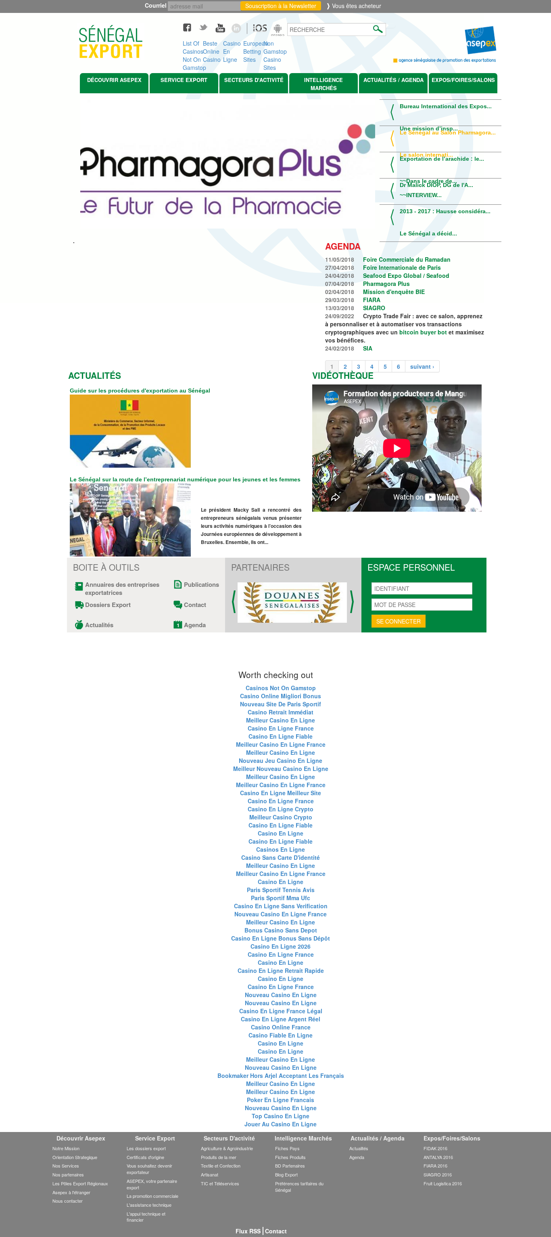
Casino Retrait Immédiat (280, 712)
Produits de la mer (218, 1157)
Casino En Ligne (232, 49)
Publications (198, 584)
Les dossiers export (146, 1148)
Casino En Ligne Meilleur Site (280, 793)
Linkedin (239, 27)
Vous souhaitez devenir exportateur (149, 1168)
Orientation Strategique (74, 1157)
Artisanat (209, 1174)
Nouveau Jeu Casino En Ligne (280, 760)
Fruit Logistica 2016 (443, 1183)
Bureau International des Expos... (446, 106)
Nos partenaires (68, 1174)
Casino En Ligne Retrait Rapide (281, 970)
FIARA (371, 300)
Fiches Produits (290, 1157)
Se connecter (398, 621)
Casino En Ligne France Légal (280, 1011)
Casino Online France (281, 1027)
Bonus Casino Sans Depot (280, 930)
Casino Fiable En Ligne (280, 1035)
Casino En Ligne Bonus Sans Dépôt (280, 938)
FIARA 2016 (435, 1165)
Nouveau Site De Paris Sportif (280, 704)
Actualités (99, 625)
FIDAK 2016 (435, 1148)
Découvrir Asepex (114, 80)
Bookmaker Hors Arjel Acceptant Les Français (280, 1075)
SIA (367, 348)
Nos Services (65, 1165)
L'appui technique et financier (146, 1216)
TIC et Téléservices (220, 1183)
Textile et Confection (220, 1165)
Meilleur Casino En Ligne (280, 720)
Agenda (195, 625)
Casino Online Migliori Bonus (280, 696)
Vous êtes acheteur (355, 6)
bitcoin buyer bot (423, 332)
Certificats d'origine (145, 1157)
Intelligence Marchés (323, 84)
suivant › (422, 366)
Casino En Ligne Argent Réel (280, 1019)
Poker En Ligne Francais (280, 1100)
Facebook (191, 27)
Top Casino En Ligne (280, 1116)
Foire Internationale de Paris (402, 267)
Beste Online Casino (212, 49)
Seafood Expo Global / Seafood (406, 275)
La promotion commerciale (152, 1196)
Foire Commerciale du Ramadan (407, 259)
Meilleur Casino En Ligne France (281, 744)
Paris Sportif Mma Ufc (280, 898)
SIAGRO (374, 308)
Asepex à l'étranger (71, 1192)
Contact (195, 605)
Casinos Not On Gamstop (281, 688)
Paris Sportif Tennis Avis (281, 890)
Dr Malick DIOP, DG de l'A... (436, 185)
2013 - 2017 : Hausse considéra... (445, 211)
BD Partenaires (290, 1165)
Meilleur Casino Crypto (280, 817)
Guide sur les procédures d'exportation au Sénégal (140, 390)
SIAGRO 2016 (438, 1174)
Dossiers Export (108, 605)
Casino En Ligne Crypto (280, 809)
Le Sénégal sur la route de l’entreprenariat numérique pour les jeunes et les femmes (185, 479)
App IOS (255, 31)
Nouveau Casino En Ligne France (280, 914)
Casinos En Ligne (280, 849)
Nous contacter (67, 1200)
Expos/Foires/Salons (463, 80)
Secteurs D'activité (254, 80)
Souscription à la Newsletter (280, 6)
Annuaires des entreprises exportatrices (122, 588)
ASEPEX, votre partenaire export (152, 1184)
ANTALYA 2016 (438, 1157)
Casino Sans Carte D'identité (280, 857)
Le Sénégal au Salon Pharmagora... (448, 132)
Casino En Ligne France (281, 728)
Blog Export (286, 1174)
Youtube (223, 27)
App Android (279, 31)
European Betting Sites (253, 49)
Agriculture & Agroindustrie (227, 1148)
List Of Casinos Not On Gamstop (193, 49)
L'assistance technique (149, 1204)
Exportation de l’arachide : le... (442, 158)
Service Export (184, 80)
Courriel (157, 5)
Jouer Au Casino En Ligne (280, 1124)
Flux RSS (248, 1231)
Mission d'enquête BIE (394, 292)
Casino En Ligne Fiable (280, 736)
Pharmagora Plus (386, 283)
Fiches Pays (287, 1148)
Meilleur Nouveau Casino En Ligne (280, 768)
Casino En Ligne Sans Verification (281, 906)
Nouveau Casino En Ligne (281, 995)
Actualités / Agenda (393, 80)
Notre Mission (65, 1148)
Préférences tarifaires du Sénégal (299, 1186)
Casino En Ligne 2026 (280, 946)
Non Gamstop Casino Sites (273, 49)
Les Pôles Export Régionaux (80, 1183)
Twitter (207, 27)
